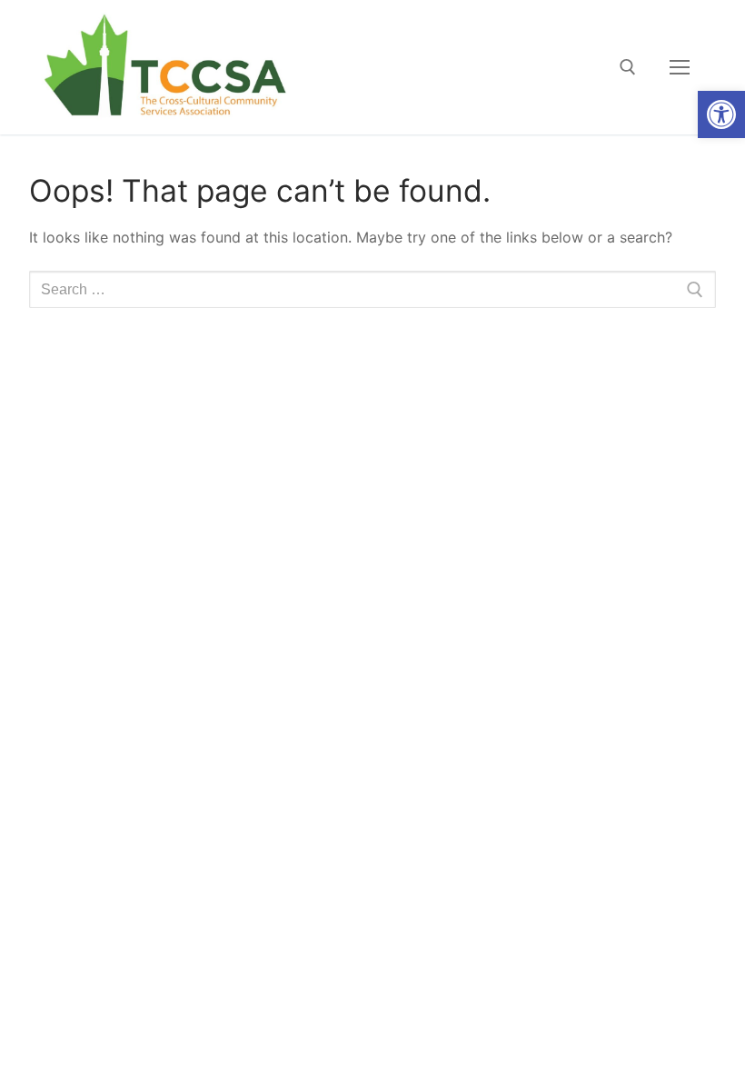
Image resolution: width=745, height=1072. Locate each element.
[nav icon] (680, 67)
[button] (721, 114)
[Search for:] (372, 290)
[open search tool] (628, 67)
